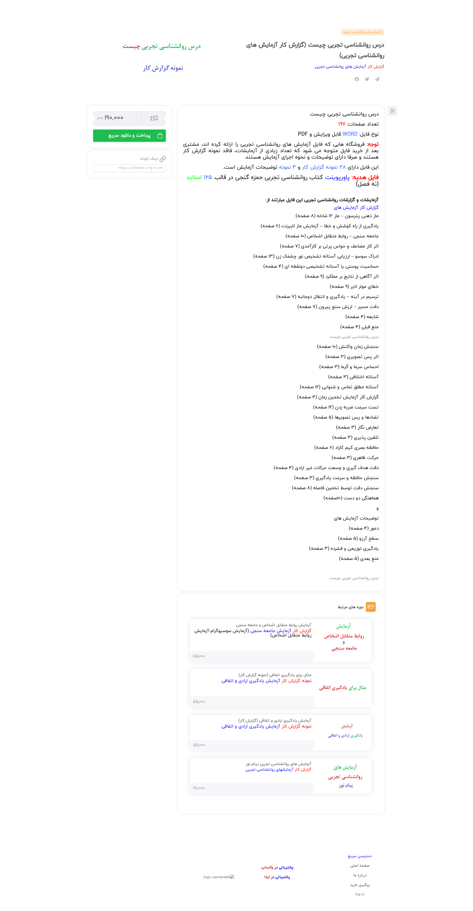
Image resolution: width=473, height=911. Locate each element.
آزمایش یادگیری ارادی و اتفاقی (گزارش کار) (274, 720)
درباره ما (359, 875)
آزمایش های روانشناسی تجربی (362, 32)
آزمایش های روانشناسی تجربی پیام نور (278, 764)
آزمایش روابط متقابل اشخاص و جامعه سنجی (273, 625)
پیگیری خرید (360, 885)
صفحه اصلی (360, 865)
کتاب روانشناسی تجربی (307, 177)
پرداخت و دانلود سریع (129, 135)
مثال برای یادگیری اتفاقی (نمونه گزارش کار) (275, 675)
